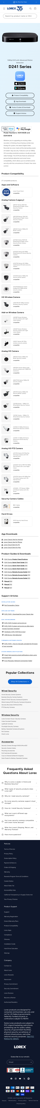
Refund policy (12, 1100)
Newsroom (7, 979)
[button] (4, 8)
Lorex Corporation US (19, 1098)
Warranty (7, 872)
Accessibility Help (10, 890)
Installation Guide (9, 944)
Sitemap (6, 953)
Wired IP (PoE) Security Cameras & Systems (15, 699)
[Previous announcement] (4, 2)
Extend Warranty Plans (11, 921)
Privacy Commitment (11, 984)
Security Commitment (11, 988)
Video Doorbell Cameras (9, 721)
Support (6, 912)
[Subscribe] (31, 1062)
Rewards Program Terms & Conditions (16, 876)
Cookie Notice (8, 881)
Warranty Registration (11, 916)
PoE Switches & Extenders (9, 753)
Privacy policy (22, 1100)
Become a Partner (10, 998)
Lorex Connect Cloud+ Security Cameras (14, 719)
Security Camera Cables (9, 748)
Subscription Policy (10, 858)
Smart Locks (5, 734)
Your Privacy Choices (11, 899)
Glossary (7, 939)
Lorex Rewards (9, 975)
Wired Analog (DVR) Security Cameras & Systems (16, 702)
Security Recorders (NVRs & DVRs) (12, 705)
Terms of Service (9, 849)
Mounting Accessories (8, 750)
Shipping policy (21, 1103)
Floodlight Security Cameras (10, 726)
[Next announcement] (36, 2)
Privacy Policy (8, 854)
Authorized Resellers (10, 1002)
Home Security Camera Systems (11, 694)
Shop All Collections (19, 681)
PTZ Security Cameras (8, 707)
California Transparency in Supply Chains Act (18, 895)
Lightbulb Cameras (7, 724)
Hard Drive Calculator (11, 948)
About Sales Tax (9, 886)
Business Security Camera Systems (12, 697)
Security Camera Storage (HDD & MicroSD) (14, 745)
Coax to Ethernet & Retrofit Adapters (13, 755)
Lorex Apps (7, 930)
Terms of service (33, 1100)
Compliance (8, 935)
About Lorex (8, 970)
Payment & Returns (10, 863)
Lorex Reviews (8, 993)
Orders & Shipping (10, 867)
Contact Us (7, 966)
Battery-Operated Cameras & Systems (13, 729)
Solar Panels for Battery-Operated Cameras (14, 758)
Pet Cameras (5, 731)
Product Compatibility (11, 926)
